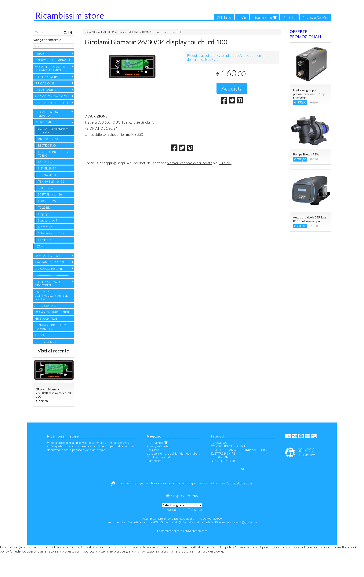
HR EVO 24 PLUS (46, 318)
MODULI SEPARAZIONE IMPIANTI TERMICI (51, 68)
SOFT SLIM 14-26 (50, 194)
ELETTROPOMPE (47, 76)
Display (43, 214)
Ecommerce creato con (182, 530)
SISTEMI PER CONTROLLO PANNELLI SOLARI (52, 295)
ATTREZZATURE (45, 305)
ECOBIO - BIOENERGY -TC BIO (54, 153)
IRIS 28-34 (45, 162)
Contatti (289, 17)
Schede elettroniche (51, 233)
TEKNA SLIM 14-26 (51, 181)
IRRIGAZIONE (44, 83)
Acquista (231, 88)
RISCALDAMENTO (47, 89)
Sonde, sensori (47, 220)
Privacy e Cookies (315, 17)
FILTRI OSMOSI (45, 341)
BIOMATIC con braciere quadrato (162, 32)
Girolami (225, 163)
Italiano (192, 496)
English (178, 496)
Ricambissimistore (69, 15)
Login (242, 17)
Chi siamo (224, 17)
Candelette (45, 240)
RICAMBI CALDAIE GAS (51, 96)
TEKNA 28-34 (47, 175)
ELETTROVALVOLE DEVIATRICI (48, 283)
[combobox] (53, 46)
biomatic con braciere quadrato (189, 163)
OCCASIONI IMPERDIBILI (53, 312)
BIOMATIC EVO (49, 138)
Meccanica (45, 227)
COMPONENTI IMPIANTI (52, 60)
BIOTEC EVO (47, 145)
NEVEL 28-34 (47, 168)
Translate (195, 509)
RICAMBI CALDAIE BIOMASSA (103, 32)
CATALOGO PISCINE (49, 268)
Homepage (154, 460)
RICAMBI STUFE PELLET (51, 102)
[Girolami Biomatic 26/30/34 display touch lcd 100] (132, 67)
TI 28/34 (40, 335)
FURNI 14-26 (47, 201)
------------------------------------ (52, 275)
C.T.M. (40, 246)
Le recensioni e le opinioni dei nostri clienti (173, 453)
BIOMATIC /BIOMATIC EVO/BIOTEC (50, 326)
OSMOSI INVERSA (47, 255)
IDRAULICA (42, 53)
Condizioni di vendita (160, 457)
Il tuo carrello (263, 17)
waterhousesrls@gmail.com (239, 522)
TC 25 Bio (44, 207)
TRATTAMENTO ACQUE (51, 262)
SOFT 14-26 (46, 188)
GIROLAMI (132, 32)
